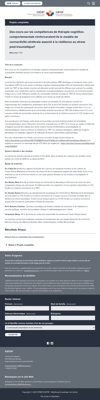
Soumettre (13, 335)
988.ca (86, 271)
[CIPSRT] (50, 16)
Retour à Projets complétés (21, 245)
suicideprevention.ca (31, 271)
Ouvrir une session (32, 3)
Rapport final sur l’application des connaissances (24, 237)
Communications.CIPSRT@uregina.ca (18, 366)
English (15, 3)
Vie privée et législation (50, 396)
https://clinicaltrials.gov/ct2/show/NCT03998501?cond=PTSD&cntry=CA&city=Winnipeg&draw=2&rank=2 (46, 140)
